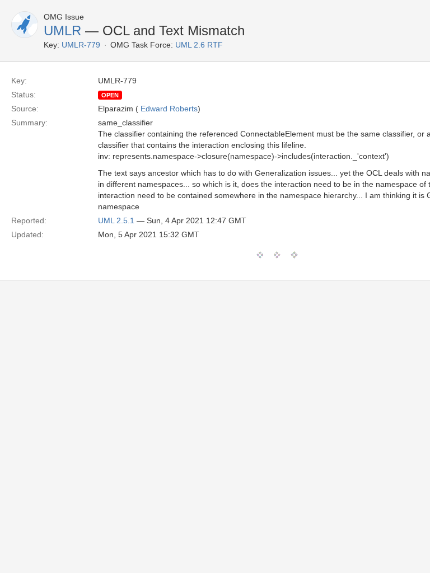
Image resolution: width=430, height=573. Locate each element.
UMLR (62, 30)
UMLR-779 (81, 44)
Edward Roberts (169, 108)
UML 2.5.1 (116, 220)
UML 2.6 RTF (199, 44)
